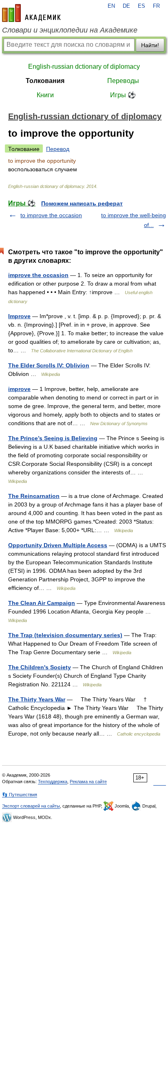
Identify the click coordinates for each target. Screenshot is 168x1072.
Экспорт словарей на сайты (31, 805)
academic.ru (31, 13)
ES (141, 6)
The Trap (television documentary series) (65, 635)
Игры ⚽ (123, 95)
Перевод (57, 149)
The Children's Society (39, 667)
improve (19, 389)
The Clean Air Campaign (41, 603)
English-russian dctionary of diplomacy (84, 66)
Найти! (150, 45)
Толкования (45, 80)
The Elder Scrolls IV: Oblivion (48, 365)
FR (156, 6)
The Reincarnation (34, 496)
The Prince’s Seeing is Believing (52, 438)
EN (111, 6)
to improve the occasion (51, 215)
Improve (19, 316)
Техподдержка (52, 781)
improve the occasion (38, 275)
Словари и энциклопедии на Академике (69, 30)
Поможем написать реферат (82, 203)
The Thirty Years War (36, 699)
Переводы (123, 80)
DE (126, 6)
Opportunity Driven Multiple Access (57, 545)
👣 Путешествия (19, 794)
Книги (45, 95)
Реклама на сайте (88, 781)
